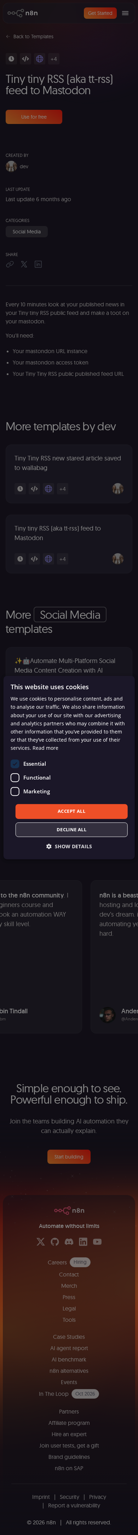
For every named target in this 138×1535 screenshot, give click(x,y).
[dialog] (69, 767)
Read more (45, 747)
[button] (69, 846)
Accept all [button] (71, 811)
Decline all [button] (71, 829)
